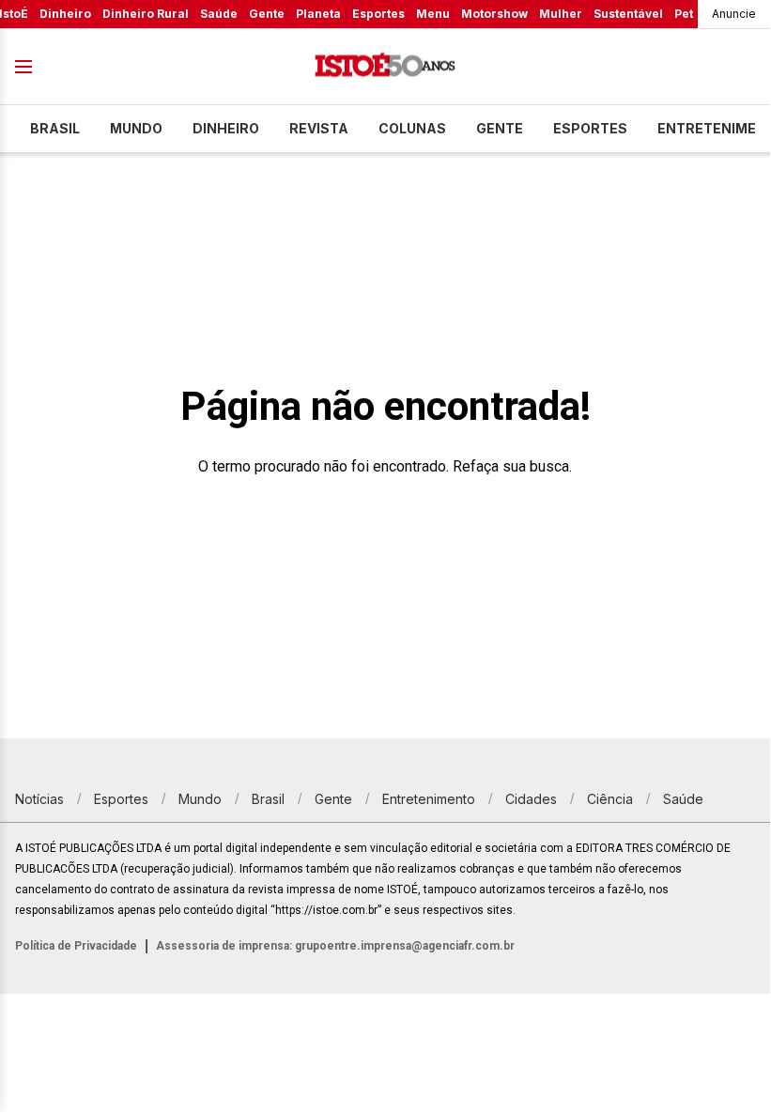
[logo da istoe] (385, 67)
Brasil (55, 128)
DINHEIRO (226, 128)
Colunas (412, 128)
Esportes (378, 14)
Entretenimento (428, 799)
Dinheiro (65, 14)
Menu (433, 14)
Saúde (219, 14)
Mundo (136, 128)
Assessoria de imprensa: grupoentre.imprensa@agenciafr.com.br (335, 945)
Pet (683, 14)
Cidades (531, 799)
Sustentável (628, 14)
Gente (267, 14)
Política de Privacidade (76, 945)
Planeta (318, 14)
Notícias (39, 799)
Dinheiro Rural (145, 14)
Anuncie (734, 14)
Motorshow (494, 14)
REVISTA (318, 128)
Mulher (560, 14)
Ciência (610, 799)
